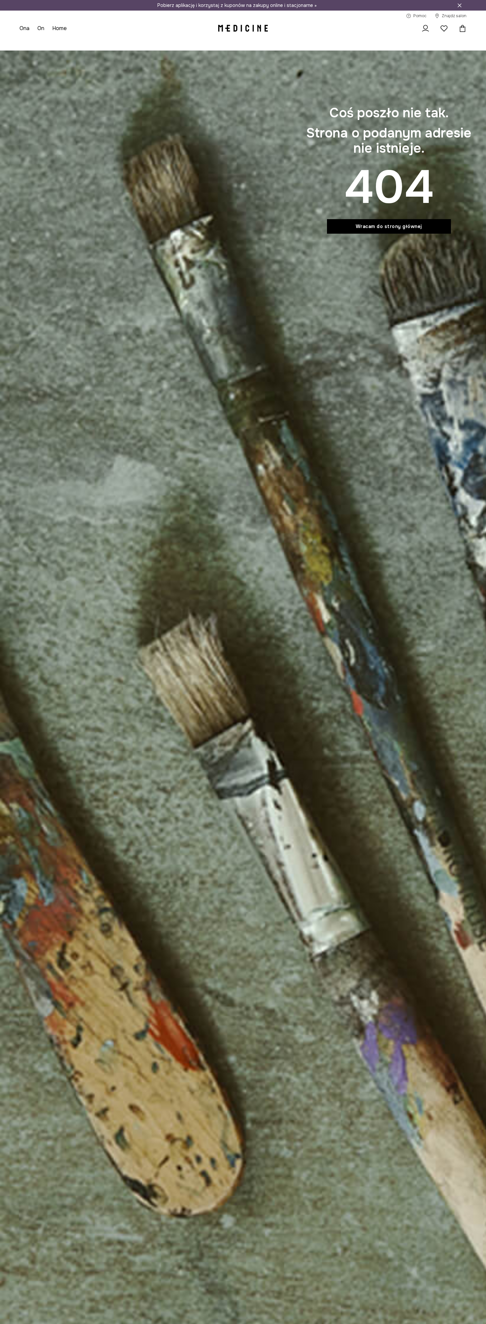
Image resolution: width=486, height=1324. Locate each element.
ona (24, 28)
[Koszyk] (460, 28)
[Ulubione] (444, 28)
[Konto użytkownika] (425, 28)
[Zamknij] (459, 5)
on (40, 28)
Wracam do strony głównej (389, 226)
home (59, 28)
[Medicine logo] (243, 28)
